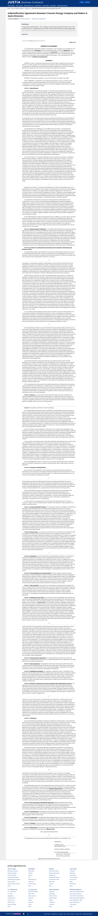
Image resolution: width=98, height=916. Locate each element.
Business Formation (54, 871)
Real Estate (52, 881)
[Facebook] (18, 914)
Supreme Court (11, 898)
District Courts (11, 902)
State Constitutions (33, 891)
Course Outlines (74, 877)
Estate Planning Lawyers (14, 879)
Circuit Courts (11, 900)
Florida (30, 900)
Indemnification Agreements (39, 19)
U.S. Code (10, 893)
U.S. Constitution (12, 891)
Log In (81, 2)
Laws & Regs (45, 5)
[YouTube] (16, 914)
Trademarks (52, 902)
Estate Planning (32, 879)
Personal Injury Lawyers (14, 883)
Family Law (31, 881)
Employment (52, 875)
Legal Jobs (51, 891)
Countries (51, 904)
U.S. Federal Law (12, 889)
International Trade (54, 879)
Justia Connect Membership (77, 891)
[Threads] (22, 914)
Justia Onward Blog (74, 902)
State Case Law (32, 896)
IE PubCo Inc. (28, 8)
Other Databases (54, 889)
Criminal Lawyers (12, 875)
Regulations (11, 896)
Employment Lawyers (13, 877)
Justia (9, 8)
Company (60, 914)
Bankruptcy (31, 871)
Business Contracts (19, 8)
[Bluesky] (23, 914)
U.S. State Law (32, 889)
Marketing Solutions (62, 5)
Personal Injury (32, 883)
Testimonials (73, 904)
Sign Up (87, 2)
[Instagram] (20, 914)
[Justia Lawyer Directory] (27, 914)
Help (65, 914)
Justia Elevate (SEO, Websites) (77, 898)
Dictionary (72, 871)
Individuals (31, 869)
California (30, 898)
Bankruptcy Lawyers (13, 871)
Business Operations (25, 19)
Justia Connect (47, 914)
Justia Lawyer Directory (75, 893)
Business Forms (53, 896)
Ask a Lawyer (19, 5)
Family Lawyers (11, 881)
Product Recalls (53, 898)
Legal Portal (54, 914)
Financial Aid (73, 875)
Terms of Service (71, 914)
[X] (25, 914)
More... (9, 886)
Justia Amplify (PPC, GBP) (76, 900)
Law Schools (37, 5)
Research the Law (28, 5)
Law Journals (73, 879)
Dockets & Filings (12, 904)
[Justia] (14, 2)
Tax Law (51, 883)
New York (30, 902)
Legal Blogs (52, 893)
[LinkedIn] (14, 914)
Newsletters (53, 5)
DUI (29, 877)
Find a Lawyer (11, 5)
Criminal (30, 873)
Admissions (72, 873)
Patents (51, 900)
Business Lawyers (12, 873)
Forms (12, 8)
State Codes (31, 893)
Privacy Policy (78, 914)
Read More (25, 34)
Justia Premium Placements (76, 896)
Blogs (71, 881)
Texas (29, 904)
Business (51, 869)
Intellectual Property (54, 877)
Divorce (30, 875)
